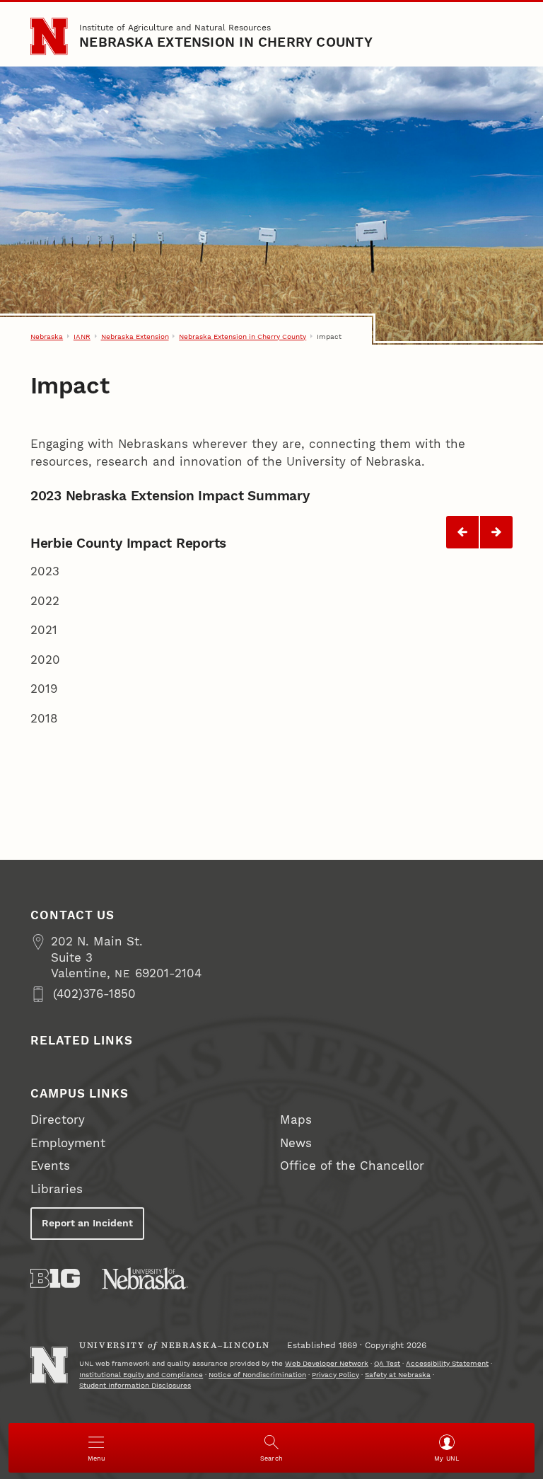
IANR (82, 336)
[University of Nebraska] (145, 1278)
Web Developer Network (326, 1363)
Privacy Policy (335, 1374)
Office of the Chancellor (352, 1166)
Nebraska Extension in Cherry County (226, 42)
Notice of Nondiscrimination (257, 1374)
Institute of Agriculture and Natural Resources (175, 27)
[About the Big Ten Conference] (55, 1278)
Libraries (56, 1189)
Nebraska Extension (135, 336)
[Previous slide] (462, 532)
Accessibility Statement (447, 1363)
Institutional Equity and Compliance (141, 1374)
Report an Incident (87, 1222)
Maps (296, 1120)
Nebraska (46, 336)
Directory (57, 1120)
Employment (67, 1143)
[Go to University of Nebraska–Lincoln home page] (48, 36)
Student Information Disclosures (135, 1385)
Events (50, 1166)
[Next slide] (496, 532)
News (296, 1143)
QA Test (387, 1363)
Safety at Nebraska (398, 1374)
